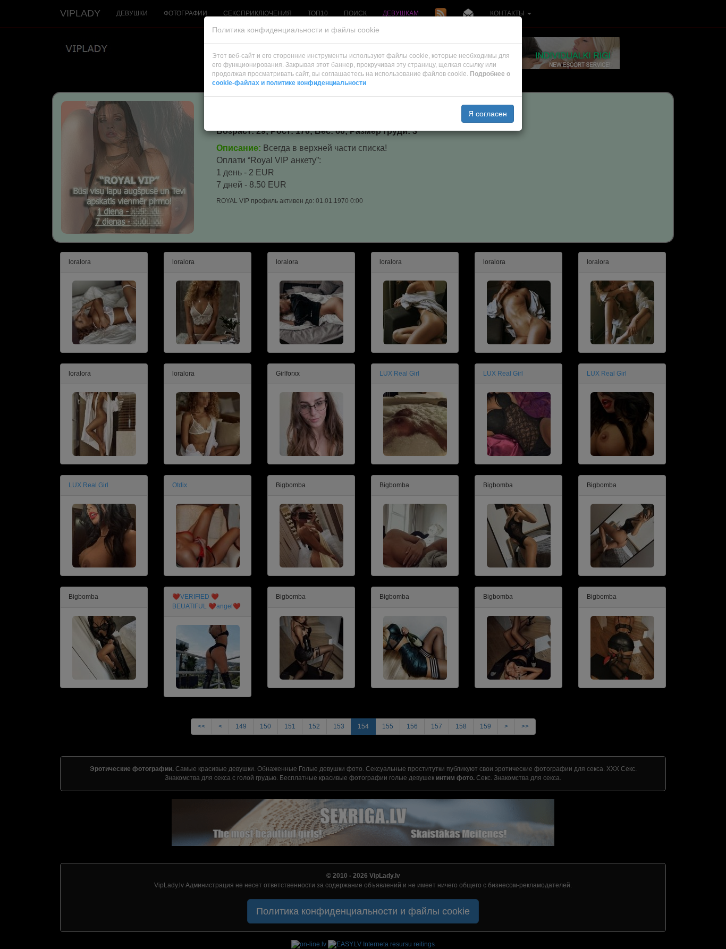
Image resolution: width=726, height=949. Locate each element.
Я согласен (487, 113)
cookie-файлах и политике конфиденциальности (289, 83)
